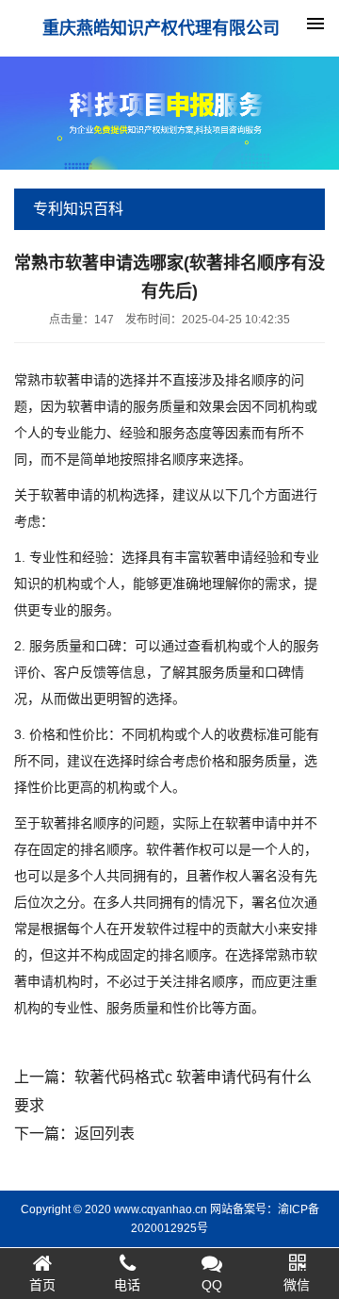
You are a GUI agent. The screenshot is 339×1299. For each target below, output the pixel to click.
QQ (212, 1284)
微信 (296, 1284)
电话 (127, 1284)
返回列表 (104, 1134)
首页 (42, 1284)
